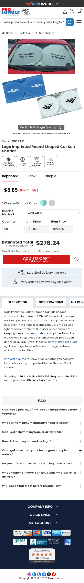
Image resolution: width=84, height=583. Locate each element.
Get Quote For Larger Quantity (38, 127)
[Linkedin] (34, 574)
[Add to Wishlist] (78, 257)
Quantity (8, 221)
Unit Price (34, 221)
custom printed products (60, 342)
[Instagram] (29, 574)
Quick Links (40, 514)
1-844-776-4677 (32, 133)
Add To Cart (36, 259)
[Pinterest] (54, 574)
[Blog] (39, 574)
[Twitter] (49, 574)
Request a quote (15, 359)
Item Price (58, 221)
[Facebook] (44, 574)
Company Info (40, 506)
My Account (40, 523)
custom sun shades (36, 333)
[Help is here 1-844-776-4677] (72, 11)
